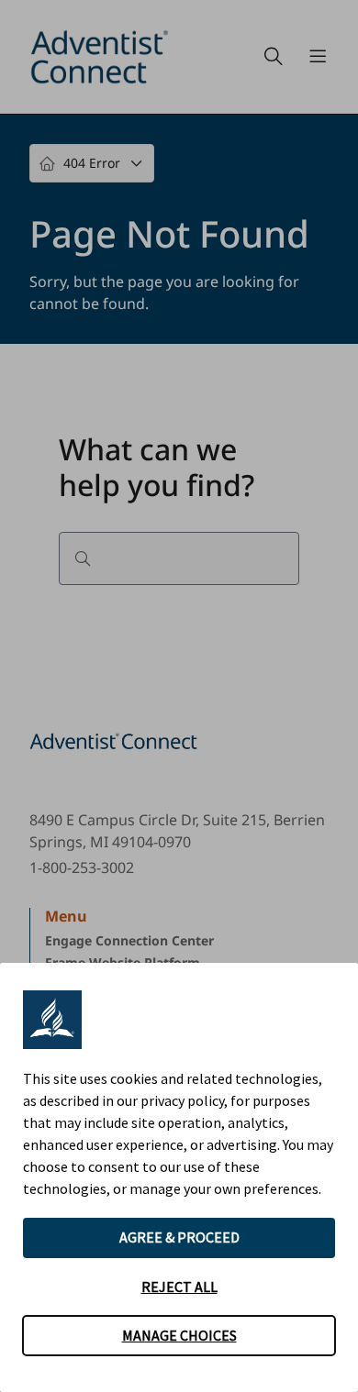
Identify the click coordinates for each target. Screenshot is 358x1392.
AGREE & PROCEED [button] (179, 1237)
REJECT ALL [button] (179, 1286)
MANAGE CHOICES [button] (179, 1335)
